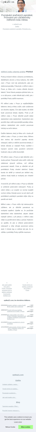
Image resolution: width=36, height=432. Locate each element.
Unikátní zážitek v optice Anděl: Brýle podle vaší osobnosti (16, 306)
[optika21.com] (18, 6)
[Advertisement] (18, 49)
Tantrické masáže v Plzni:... (10, 406)
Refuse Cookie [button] (10, 427)
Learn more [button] (18, 422)
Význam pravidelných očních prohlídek (15, 323)
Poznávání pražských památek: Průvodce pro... (17, 29)
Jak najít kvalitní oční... (9, 397)
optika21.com (18, 24)
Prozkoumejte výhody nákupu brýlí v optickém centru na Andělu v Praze (17, 328)
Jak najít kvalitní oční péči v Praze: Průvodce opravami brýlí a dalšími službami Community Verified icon (7, 290)
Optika (17, 26)
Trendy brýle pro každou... (10, 389)
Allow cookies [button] (25, 427)
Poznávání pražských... (9, 393)
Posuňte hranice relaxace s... (11, 410)
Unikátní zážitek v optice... (10, 384)
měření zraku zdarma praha (13, 72)
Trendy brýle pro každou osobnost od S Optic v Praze (27, 287)
